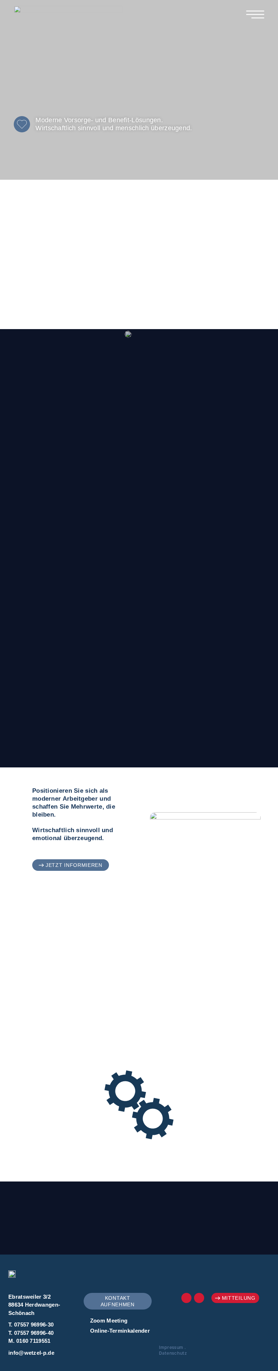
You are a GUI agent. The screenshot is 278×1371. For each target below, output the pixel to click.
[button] (70, 865)
